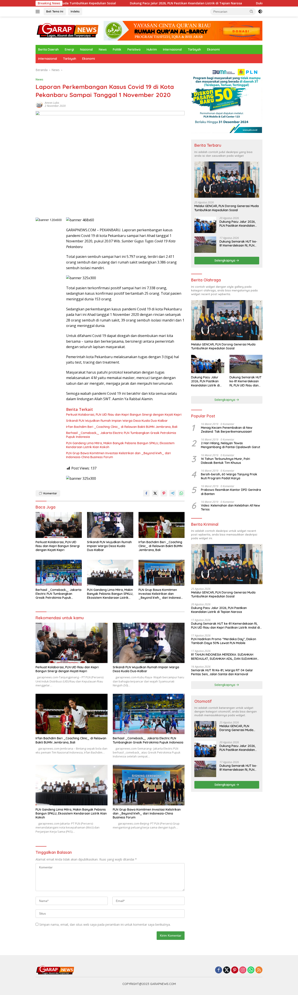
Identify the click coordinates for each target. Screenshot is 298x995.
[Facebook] (218, 970)
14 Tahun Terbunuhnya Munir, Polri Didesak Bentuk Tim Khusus (225, 461)
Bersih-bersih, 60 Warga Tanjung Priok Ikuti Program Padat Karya (229, 476)
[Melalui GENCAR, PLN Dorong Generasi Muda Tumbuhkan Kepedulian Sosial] (226, 180)
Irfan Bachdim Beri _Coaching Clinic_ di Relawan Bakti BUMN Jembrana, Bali (121, 427)
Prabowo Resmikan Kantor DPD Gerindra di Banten (231, 492)
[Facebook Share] (146, 493)
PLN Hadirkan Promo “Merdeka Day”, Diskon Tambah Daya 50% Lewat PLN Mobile (223, 641)
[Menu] (38, 11)
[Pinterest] (234, 970)
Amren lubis (52, 103)
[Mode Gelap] (260, 11)
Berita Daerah (48, 49)
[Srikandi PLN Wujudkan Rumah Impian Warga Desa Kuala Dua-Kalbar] (110, 525)
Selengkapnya (225, 260)
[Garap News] (68, 30)
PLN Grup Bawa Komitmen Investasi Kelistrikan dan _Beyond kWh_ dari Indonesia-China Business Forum (118, 455)
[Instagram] (242, 970)
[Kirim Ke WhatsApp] (181, 493)
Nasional (86, 49)
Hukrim (152, 49)
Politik (117, 49)
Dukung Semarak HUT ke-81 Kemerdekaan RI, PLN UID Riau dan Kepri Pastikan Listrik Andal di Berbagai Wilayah (238, 243)
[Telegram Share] (172, 493)
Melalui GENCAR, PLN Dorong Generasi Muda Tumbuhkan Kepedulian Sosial (226, 208)
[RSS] (258, 970)
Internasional (172, 49)
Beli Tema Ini (54, 11)
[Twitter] (226, 970)
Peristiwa (133, 49)
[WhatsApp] (250, 970)
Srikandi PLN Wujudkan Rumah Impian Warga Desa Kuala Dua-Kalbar (117, 421)
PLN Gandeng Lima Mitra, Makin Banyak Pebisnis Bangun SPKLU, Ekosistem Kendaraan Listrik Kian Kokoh (120, 445)
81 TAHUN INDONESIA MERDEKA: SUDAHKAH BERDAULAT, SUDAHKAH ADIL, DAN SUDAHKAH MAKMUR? (224, 656)
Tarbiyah (194, 49)
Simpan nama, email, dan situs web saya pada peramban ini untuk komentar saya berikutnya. (105, 924)
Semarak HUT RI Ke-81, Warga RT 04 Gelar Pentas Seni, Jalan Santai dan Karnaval (222, 672)
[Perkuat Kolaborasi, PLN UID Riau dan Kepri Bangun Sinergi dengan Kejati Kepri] (59, 525)
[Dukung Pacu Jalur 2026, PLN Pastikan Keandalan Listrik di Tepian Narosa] (205, 225)
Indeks (75, 11)
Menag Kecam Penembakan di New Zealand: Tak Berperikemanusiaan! (226, 430)
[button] (251, 11)
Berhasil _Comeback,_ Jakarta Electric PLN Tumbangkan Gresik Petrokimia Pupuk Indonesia (121, 435)
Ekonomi (213, 49)
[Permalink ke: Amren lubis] (39, 104)
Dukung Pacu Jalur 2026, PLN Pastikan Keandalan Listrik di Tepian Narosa (148, 3)
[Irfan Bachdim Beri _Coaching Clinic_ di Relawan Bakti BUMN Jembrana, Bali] (162, 525)
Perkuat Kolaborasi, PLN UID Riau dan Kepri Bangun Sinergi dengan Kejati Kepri (124, 415)
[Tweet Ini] (155, 493)
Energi (69, 49)
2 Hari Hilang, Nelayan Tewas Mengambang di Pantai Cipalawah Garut (230, 445)
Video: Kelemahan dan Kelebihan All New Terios (230, 507)
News (103, 49)
